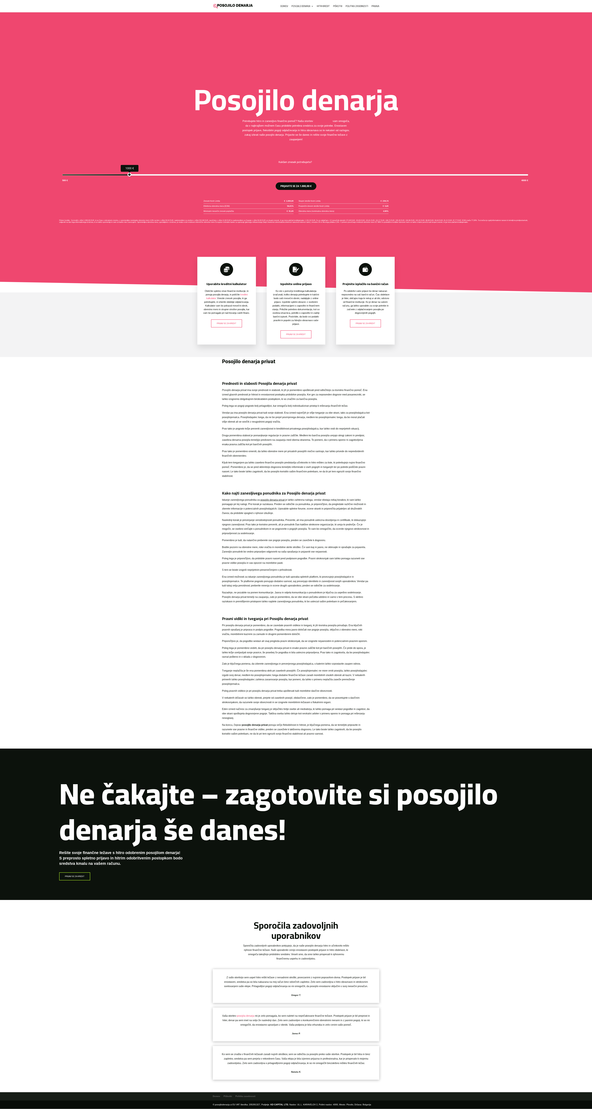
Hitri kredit (323, 6)
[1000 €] (129, 175)
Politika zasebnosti (357, 6)
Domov (284, 6)
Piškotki (337, 6)
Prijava (375, 6)
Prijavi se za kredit (226, 323)
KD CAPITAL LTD (279, 1104)
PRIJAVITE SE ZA (296, 186)
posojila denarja (323, 121)
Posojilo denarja (301, 6)
